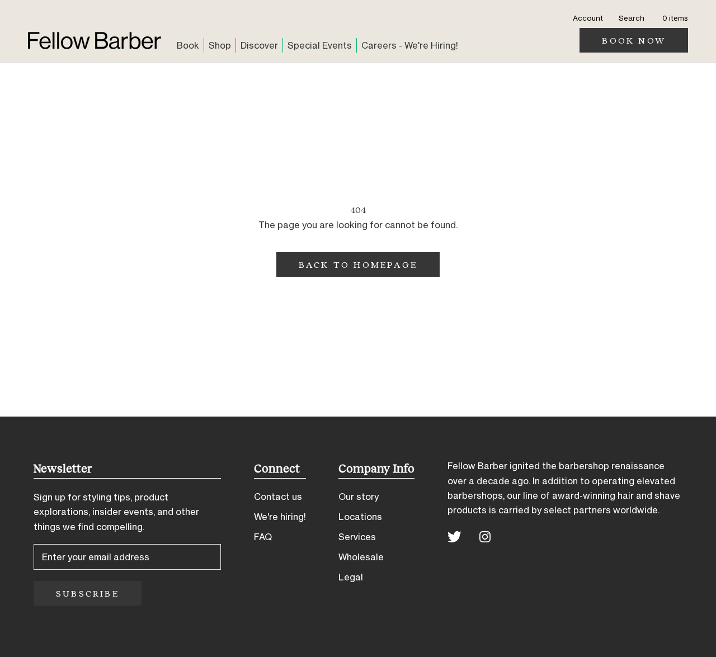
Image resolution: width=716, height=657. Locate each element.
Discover (259, 45)
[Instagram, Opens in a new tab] (485, 536)
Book (188, 45)
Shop (220, 45)
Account (588, 17)
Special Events (320, 45)
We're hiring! (280, 516)
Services (357, 536)
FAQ (263, 536)
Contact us (278, 496)
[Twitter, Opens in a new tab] (454, 536)
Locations (360, 516)
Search (631, 17)
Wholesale (361, 557)
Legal (350, 577)
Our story (358, 496)
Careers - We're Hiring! (409, 45)
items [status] (675, 17)
